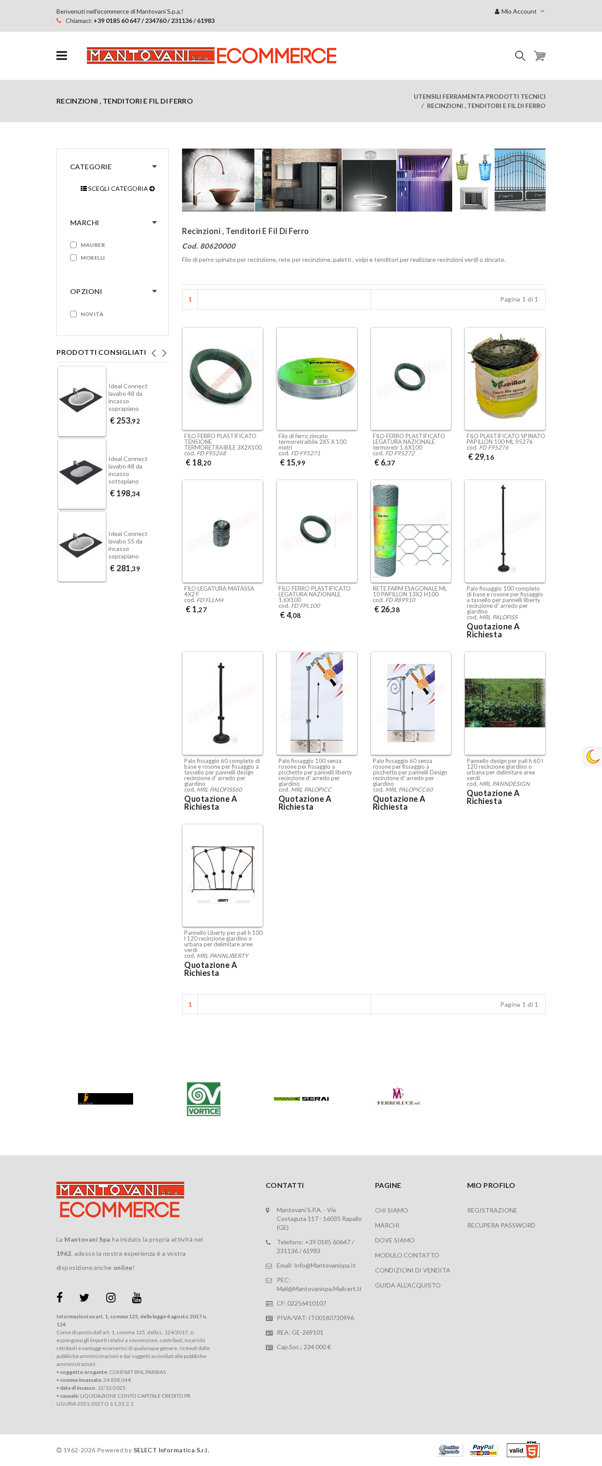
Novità (92, 314)
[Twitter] (84, 1299)
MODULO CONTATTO (407, 1255)
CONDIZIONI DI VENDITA (412, 1270)
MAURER (93, 245)
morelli (93, 257)
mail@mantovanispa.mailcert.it (319, 1288)
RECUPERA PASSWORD (501, 1225)
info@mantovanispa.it (325, 1265)
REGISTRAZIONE (492, 1210)
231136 (287, 1250)
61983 (311, 1250)
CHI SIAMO (391, 1210)
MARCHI (387, 1225)
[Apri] (61, 55)
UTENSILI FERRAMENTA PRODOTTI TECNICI (480, 96)
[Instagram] (110, 1299)
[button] (520, 56)
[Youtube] (136, 1299)
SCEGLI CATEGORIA (118, 188)
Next (164, 350)
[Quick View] (254, 407)
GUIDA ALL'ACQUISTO (408, 1285)
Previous (153, 350)
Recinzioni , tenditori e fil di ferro (486, 105)
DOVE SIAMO (395, 1240)
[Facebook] (59, 1299)
